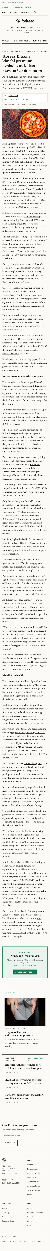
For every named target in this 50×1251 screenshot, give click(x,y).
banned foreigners (32, 763)
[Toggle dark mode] (35, 12)
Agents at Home (33, 1186)
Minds (29, 1208)
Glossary (5, 1213)
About (29, 1221)
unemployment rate (11, 873)
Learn (16, 12)
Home (4, 51)
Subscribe (26, 12)
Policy (29, 1194)
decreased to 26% (10, 354)
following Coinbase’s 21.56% (24, 220)
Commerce (31, 1177)
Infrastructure (21, 41)
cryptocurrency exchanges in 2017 (28, 732)
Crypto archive (8, 1221)
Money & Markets (34, 1173)
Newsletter (31, 1225)
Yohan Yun (13, 96)
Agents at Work (33, 1182)
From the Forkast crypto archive (19, 104)
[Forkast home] (25, 21)
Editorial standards (35, 1213)
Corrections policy (34, 1217)
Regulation (12, 51)
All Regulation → (36, 1059)
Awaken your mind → (25, 972)
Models (6, 41)
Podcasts (6, 12)
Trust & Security (33, 1190)
